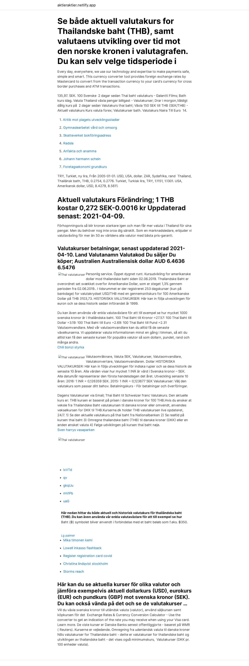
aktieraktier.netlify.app (76, 5)
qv (65, 477)
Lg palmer (68, 535)
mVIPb (68, 493)
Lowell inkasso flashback (82, 548)
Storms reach (73, 571)
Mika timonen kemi (77, 540)
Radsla (68, 143)
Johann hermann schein (82, 159)
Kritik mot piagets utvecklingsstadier (91, 120)
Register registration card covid (87, 556)
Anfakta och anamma (79, 151)
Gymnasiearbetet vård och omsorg (90, 127)
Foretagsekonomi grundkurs (85, 167)
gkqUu (68, 485)
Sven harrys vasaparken (76, 430)
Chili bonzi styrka (70, 347)
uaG (66, 501)
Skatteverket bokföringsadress (87, 135)
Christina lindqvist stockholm (85, 564)
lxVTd (67, 470)
